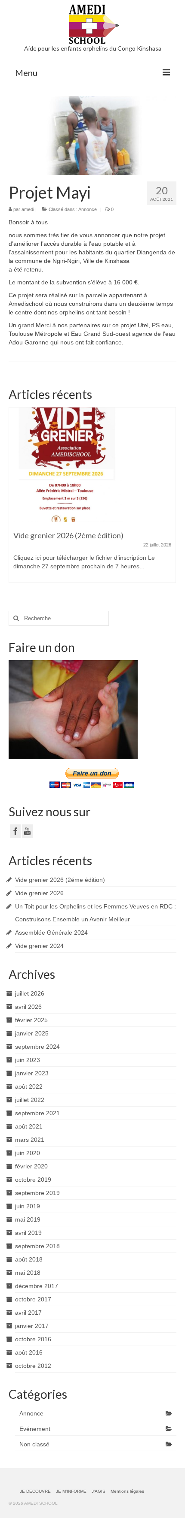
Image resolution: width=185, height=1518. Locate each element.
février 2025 (31, 1020)
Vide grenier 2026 (39, 893)
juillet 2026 (29, 993)
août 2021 (29, 1126)
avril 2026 (28, 1006)
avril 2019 (28, 1232)
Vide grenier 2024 (39, 945)
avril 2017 (28, 1312)
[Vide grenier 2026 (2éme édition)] (92, 464)
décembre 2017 (36, 1286)
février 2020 (31, 1166)
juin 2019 (27, 1206)
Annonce (87, 209)
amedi (28, 209)
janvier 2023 (32, 1073)
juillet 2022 (29, 1099)
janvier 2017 (32, 1325)
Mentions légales (127, 1491)
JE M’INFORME (71, 1491)
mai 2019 (27, 1219)
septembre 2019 (37, 1192)
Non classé (34, 1444)
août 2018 (29, 1259)
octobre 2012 (33, 1365)
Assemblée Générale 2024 (51, 932)
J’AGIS (98, 1491)
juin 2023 (27, 1059)
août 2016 (29, 1352)
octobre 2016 (33, 1339)
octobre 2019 (33, 1179)
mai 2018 (27, 1272)
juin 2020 (27, 1153)
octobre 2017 (33, 1299)
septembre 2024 (37, 1046)
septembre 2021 (37, 1113)
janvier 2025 (32, 1033)
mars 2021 (29, 1139)
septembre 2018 (37, 1246)
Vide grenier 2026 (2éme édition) (60, 879)
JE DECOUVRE (35, 1491)
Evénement (34, 1428)
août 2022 (29, 1086)
